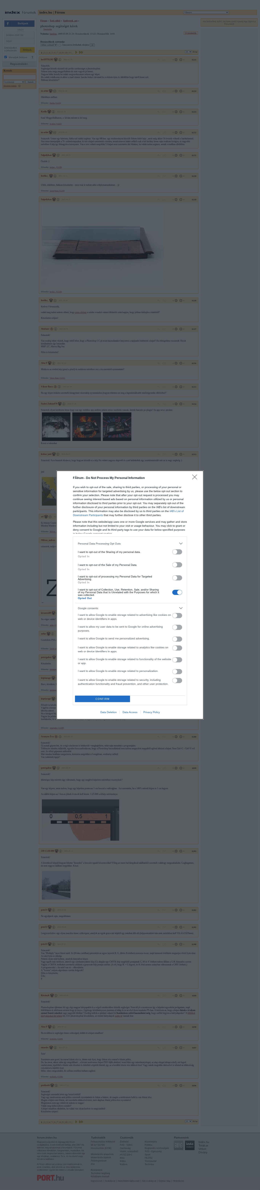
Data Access (130, 712)
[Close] (195, 478)
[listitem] (130, 543)
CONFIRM (103, 699)
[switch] (177, 551)
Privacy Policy (151, 712)
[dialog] (130, 595)
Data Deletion (108, 712)
